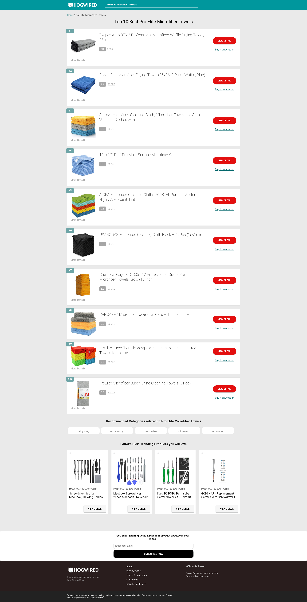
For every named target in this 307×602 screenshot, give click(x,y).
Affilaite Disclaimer (136, 584)
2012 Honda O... (151, 431)
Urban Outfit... (184, 431)
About (129, 566)
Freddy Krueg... (84, 431)
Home (70, 15)
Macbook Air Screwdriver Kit (83, 489)
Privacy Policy (133, 570)
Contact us (132, 579)
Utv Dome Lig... (117, 431)
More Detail (78, 60)
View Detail (224, 40)
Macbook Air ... (218, 431)
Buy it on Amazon (224, 49)
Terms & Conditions (136, 575)
